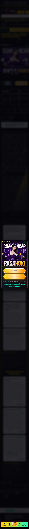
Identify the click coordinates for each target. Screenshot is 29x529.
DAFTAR (14, 276)
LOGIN (14, 270)
